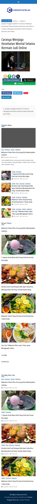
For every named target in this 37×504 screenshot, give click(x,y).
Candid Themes (24, 500)
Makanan (28, 183)
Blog (2, 149)
